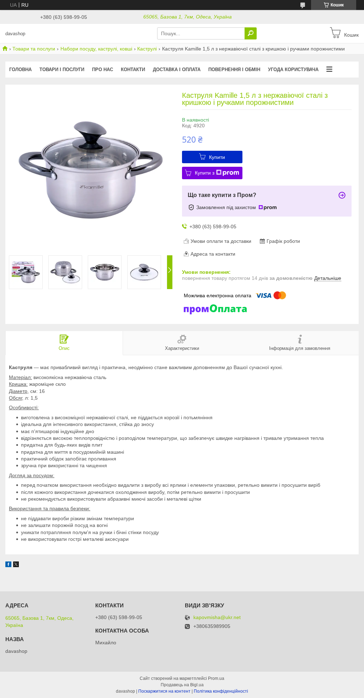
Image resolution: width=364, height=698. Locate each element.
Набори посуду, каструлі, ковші (96, 49)
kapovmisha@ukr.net (217, 617)
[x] (16, 565)
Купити (217, 157)
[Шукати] (251, 33)
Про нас (102, 69)
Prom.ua (216, 678)
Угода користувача (293, 69)
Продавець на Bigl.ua (182, 684)
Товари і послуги (61, 69)
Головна (20, 69)
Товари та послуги (33, 49)
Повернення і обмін (234, 69)
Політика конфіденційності (221, 691)
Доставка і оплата (176, 69)
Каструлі (147, 49)
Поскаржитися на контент (164, 691)
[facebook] (8, 565)
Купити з (204, 173)
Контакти (133, 69)
